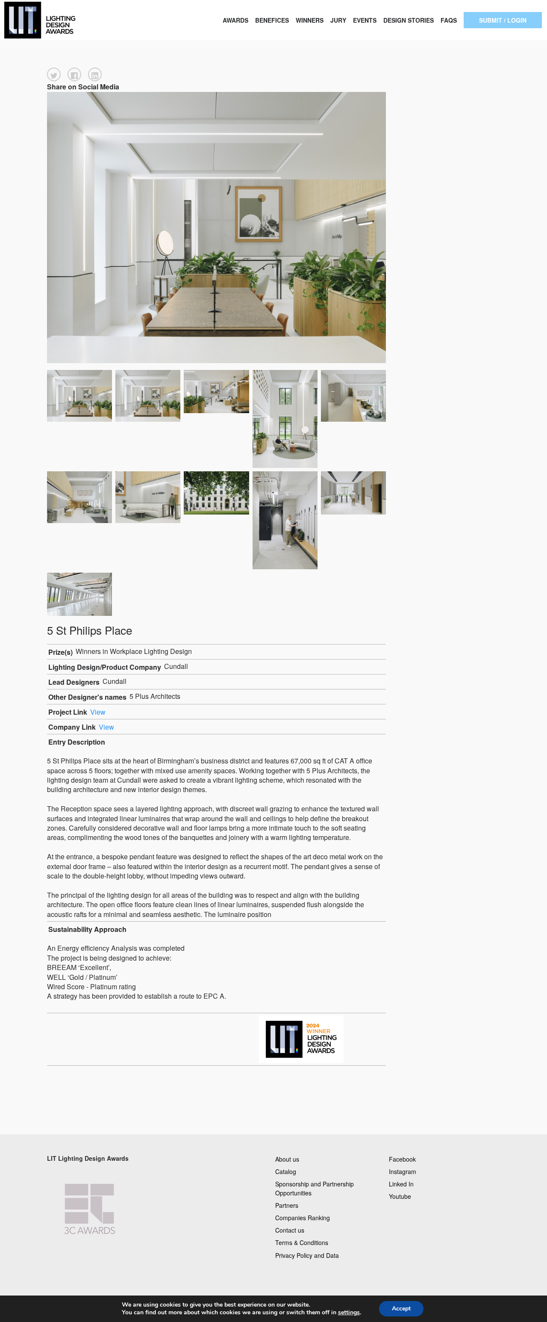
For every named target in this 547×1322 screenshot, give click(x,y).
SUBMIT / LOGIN (502, 20)
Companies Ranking (302, 1217)
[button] (54, 74)
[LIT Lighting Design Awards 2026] (54, 20)
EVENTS (364, 20)
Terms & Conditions (301, 1242)
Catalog (285, 1171)
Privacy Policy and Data (307, 1255)
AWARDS (235, 20)
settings (349, 1312)
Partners (286, 1205)
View (98, 712)
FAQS (449, 20)
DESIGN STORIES (408, 20)
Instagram (402, 1171)
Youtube (400, 1196)
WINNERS (309, 20)
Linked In (401, 1183)
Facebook (402, 1158)
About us (287, 1158)
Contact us (289, 1230)
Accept (401, 1308)
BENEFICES (272, 20)
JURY (338, 20)
